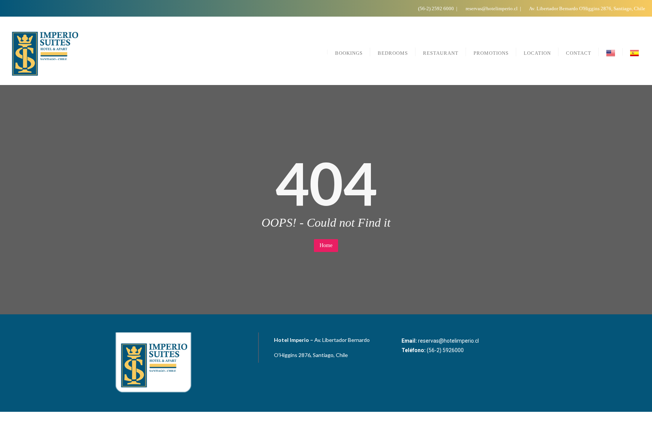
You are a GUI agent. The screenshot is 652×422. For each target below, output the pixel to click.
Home (326, 245)
